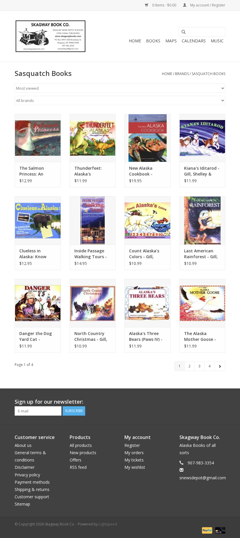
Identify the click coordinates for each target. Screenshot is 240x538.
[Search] (181, 32)
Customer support (32, 496)
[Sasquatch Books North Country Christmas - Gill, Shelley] (93, 303)
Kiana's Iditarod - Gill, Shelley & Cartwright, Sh (202, 171)
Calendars (194, 41)
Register (132, 445)
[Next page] (220, 366)
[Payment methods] (206, 529)
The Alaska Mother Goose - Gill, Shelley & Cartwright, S (200, 336)
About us (23, 445)
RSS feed (78, 467)
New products (83, 452)
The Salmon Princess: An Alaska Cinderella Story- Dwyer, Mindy (36, 171)
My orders (134, 452)
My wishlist (134, 467)
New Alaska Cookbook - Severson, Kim (143, 171)
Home (135, 41)
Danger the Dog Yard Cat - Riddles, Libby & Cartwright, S (35, 336)
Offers (75, 460)
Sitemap (22, 504)
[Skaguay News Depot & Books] (50, 36)
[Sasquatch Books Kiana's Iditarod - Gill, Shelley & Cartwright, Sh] (202, 138)
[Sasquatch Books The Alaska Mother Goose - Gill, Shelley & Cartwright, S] (202, 303)
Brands (182, 73)
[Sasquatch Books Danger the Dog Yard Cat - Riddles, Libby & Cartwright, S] (38, 303)
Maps (171, 41)
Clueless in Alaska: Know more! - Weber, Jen (34, 254)
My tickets (134, 460)
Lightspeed (108, 524)
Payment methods (32, 482)
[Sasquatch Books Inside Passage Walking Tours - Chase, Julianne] (93, 220)
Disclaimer (25, 467)
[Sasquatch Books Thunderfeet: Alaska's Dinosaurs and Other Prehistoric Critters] (93, 138)
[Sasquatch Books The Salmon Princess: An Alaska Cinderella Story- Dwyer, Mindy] (38, 138)
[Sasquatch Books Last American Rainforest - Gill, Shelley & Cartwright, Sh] (202, 220)
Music (217, 41)
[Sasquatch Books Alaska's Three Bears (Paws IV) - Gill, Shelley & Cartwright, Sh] (147, 303)
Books (153, 41)
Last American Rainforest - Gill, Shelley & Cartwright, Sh (201, 254)
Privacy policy (27, 475)
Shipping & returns (32, 489)
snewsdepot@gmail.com (202, 477)
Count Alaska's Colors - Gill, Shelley (144, 254)
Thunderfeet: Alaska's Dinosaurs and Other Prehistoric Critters (91, 171)
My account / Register (207, 5)
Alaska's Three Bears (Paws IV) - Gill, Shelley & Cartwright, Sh (145, 336)
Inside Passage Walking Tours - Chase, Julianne (90, 254)
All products (81, 445)
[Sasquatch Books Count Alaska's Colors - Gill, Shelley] (147, 220)
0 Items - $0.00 (164, 5)
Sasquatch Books (208, 73)
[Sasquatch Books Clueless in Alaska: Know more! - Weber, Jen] (38, 220)
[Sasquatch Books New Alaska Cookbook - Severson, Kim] (147, 138)
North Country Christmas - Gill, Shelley (90, 336)
